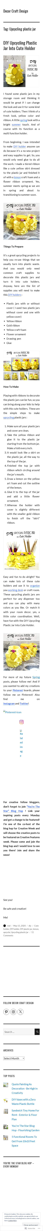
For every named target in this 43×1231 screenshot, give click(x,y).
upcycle (6, 932)
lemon (35, 929)
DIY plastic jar (26, 929)
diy (30, 925)
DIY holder (14, 929)
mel (9, 925)
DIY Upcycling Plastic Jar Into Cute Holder (20, 45)
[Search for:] (19, 1031)
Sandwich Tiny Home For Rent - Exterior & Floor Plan (25, 1115)
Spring (36, 677)
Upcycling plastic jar (20, 932)
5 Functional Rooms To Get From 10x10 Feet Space (24, 1141)
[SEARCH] (37, 1032)
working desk (15, 590)
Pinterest (18, 690)
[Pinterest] (6, 1012)
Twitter (24, 703)
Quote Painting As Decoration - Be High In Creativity (25, 1088)
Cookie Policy (12, 1220)
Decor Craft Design (15, 11)
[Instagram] (13, 1012)
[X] (20, 1012)
